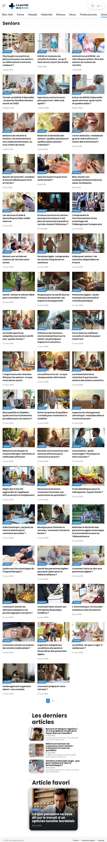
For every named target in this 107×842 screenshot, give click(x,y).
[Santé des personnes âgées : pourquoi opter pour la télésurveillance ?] (53, 555)
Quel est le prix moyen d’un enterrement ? (52, 178)
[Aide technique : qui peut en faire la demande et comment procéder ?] (19, 514)
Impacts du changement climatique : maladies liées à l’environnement (88, 415)
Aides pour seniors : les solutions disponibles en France (85, 259)
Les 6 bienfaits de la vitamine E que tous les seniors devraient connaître (87, 377)
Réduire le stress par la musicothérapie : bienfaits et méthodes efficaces (19, 453)
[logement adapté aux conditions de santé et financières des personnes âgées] (53, 631)
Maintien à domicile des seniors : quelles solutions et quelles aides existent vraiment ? (53, 140)
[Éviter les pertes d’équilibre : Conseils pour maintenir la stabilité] (53, 399)
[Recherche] (92, 6)
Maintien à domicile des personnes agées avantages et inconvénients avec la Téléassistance (88, 532)
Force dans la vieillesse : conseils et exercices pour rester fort (86, 336)
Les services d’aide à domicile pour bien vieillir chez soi (16, 218)
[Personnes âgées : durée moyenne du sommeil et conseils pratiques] (88, 281)
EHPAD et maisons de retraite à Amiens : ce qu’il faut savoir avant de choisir (52, 59)
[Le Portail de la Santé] (19, 6)
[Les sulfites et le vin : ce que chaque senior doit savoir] (53, 361)
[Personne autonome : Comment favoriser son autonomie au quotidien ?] (53, 475)
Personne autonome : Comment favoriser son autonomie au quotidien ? (51, 491)
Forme (36, 810)
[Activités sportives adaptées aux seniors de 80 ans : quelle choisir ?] (19, 319)
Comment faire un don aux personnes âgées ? (87, 570)
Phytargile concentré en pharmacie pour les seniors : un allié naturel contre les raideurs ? (18, 61)
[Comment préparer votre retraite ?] (53, 673)
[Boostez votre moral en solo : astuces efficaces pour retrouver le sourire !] (53, 437)
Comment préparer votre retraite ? (51, 688)
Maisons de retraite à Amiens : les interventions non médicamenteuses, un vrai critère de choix (17, 140)
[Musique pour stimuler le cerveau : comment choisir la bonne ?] (53, 514)
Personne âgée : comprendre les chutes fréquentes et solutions (53, 259)
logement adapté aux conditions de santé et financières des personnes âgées (52, 650)
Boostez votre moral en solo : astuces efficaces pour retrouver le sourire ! (53, 453)
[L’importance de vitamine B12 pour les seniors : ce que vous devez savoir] (19, 361)
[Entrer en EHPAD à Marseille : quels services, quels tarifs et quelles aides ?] (88, 84)
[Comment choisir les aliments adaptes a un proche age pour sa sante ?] (19, 593)
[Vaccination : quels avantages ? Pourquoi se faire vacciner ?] (88, 437)
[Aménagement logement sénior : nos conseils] (19, 673)
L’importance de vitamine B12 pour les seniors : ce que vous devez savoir (17, 377)
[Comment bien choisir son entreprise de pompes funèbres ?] (53, 593)
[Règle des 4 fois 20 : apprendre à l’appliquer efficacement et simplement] (19, 475)
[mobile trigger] (5, 6)
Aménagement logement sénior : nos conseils (17, 688)
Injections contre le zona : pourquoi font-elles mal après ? (51, 100)
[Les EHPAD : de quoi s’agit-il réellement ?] (88, 631)
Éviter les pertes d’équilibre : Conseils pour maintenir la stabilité (52, 415)
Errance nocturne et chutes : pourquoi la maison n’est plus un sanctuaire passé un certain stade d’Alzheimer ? (53, 220)
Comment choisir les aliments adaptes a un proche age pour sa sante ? (17, 609)
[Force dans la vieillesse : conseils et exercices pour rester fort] (88, 319)
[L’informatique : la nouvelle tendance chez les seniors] (88, 593)
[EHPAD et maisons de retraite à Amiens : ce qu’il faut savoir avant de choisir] (53, 43)
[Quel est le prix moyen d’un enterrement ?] (53, 163)
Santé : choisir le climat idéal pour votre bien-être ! (18, 296)
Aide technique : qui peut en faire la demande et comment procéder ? (18, 530)
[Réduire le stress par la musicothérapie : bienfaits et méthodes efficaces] (19, 437)
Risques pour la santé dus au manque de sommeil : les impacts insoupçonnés (53, 297)
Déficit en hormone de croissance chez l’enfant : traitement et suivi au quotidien (60, 747)
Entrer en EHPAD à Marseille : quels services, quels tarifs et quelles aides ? (87, 100)
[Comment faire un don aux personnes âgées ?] (88, 555)
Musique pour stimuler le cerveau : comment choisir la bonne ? (53, 530)
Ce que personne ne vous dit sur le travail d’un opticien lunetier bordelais (53, 817)
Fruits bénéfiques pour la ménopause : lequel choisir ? (87, 490)
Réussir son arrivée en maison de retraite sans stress (16, 259)
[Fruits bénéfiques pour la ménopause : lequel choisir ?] (88, 475)
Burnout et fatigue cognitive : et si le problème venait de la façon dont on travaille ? (62, 731)
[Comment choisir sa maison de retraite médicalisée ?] (19, 631)
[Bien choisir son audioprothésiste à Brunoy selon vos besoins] (88, 163)
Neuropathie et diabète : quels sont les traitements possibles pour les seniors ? (17, 415)
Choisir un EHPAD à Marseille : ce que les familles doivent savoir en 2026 (18, 100)
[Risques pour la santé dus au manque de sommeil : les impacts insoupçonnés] (53, 281)
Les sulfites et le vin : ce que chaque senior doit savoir (52, 376)
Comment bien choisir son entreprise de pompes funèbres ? (51, 609)
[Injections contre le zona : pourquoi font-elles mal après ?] (53, 84)
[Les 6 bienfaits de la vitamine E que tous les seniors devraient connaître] (88, 361)
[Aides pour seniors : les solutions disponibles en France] (88, 243)
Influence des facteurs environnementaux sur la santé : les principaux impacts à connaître (51, 338)
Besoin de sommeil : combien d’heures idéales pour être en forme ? (18, 179)
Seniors (7, 52)
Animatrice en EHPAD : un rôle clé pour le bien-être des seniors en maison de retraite (88, 61)
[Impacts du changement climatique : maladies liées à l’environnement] (88, 399)
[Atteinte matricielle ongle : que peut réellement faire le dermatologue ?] (36, 766)
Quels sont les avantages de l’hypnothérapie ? (18, 570)
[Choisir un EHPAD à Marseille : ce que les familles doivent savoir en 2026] (19, 84)
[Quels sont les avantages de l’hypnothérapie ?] (19, 555)
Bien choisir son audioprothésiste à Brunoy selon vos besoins (87, 179)
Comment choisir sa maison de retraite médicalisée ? (18, 647)
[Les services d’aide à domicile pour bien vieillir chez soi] (19, 202)
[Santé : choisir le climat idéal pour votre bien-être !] (19, 281)
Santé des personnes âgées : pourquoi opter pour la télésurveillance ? (53, 571)
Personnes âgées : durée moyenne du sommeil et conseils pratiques (85, 297)
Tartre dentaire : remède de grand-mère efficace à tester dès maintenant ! (87, 138)
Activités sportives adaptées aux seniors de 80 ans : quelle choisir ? (18, 336)
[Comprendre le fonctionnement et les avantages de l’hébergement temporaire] (88, 202)
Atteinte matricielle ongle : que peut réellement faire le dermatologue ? (63, 763)
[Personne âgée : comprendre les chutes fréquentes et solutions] (53, 243)
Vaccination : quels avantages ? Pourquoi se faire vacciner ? (86, 453)
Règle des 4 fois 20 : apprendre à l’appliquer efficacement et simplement (18, 491)
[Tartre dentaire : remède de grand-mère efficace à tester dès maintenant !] (88, 122)
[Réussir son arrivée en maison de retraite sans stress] (19, 243)
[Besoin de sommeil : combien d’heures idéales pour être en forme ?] (19, 163)
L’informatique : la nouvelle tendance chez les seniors (87, 608)
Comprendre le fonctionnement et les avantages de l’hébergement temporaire (87, 220)
